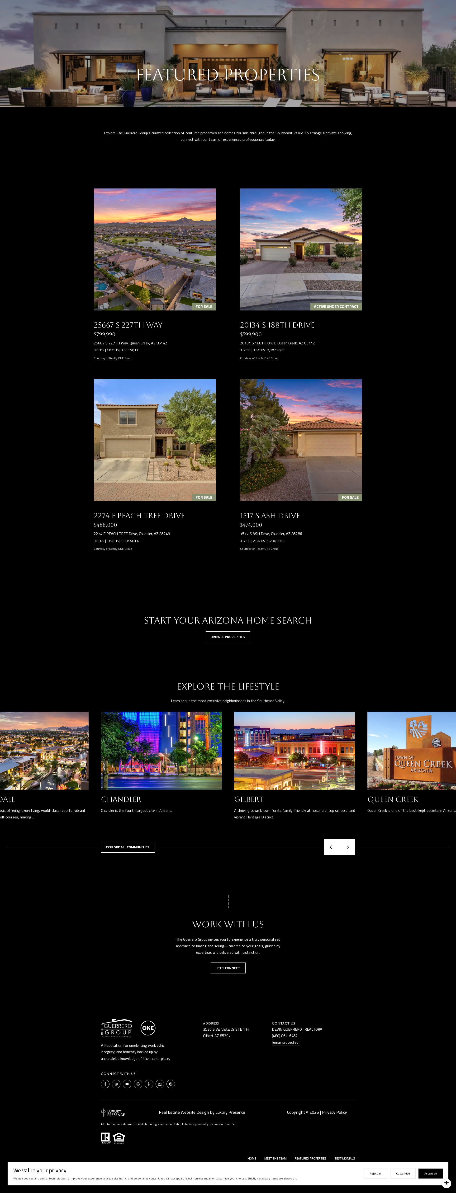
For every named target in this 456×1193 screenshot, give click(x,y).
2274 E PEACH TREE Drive (139, 515)
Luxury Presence (230, 1112)
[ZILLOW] (160, 1084)
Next (347, 847)
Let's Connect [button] (228, 968)
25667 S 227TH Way (128, 325)
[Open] (155, 249)
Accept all (430, 1173)
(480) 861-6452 (285, 1035)
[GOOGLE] (138, 1084)
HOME (252, 1158)
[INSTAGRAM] (116, 1084)
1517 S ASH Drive (270, 515)
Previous (331, 847)
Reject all (375, 1173)
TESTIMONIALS (345, 1158)
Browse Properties (228, 637)
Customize (403, 1173)
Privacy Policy (334, 1112)
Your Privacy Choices (228, 1187)
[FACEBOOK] (105, 1084)
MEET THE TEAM (275, 1158)
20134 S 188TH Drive (277, 325)
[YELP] (149, 1084)
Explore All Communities (128, 847)
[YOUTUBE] (127, 1084)
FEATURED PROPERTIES (311, 1158)
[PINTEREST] (170, 1084)
